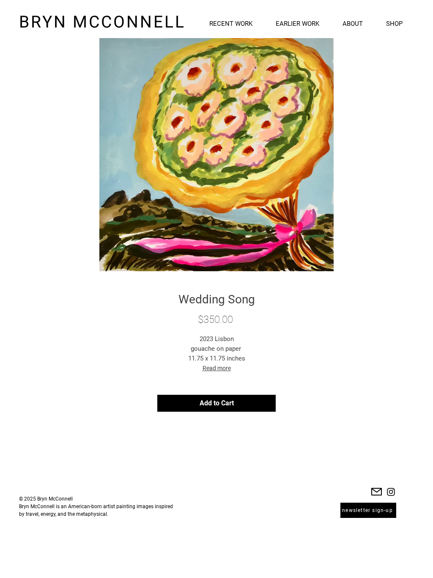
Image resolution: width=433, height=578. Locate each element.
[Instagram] (391, 492)
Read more (217, 368)
